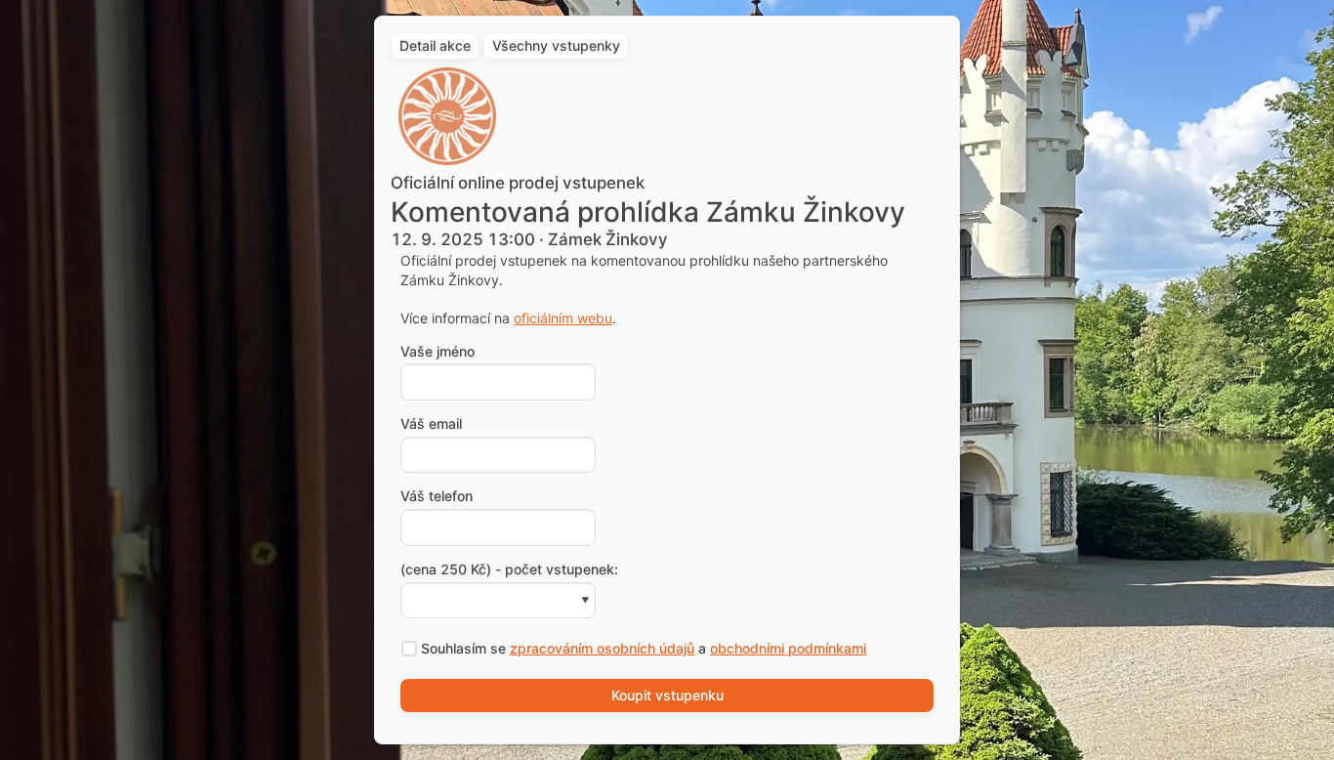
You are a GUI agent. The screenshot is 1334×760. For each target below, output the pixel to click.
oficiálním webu (563, 318)
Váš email (431, 424)
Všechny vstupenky (556, 45)
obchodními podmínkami (788, 648)
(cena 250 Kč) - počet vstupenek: (509, 569)
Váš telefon (436, 496)
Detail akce (435, 45)
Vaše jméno (437, 351)
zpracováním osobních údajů (602, 648)
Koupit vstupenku (667, 695)
